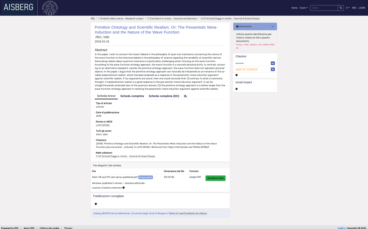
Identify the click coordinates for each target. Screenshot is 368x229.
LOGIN (362, 7)
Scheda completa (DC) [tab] (164, 96)
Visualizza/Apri (215, 178)
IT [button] (347, 7)
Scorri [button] (303, 7)
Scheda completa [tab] (132, 96)
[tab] (185, 96)
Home (294, 7)
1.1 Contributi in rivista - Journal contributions (172, 18)
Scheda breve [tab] (106, 95)
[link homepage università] (50, 8)
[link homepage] (20, 8)
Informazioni (245, 26)
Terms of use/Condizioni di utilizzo (188, 213)
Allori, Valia (102, 36)
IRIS (354, 7)
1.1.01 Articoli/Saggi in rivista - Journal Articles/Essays (230, 18)
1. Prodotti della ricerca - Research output (121, 18)
